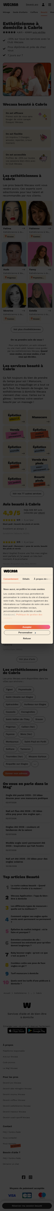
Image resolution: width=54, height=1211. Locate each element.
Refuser (27, 638)
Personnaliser (25, 632)
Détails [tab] (26, 579)
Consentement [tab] (10, 579)
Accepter (27, 627)
